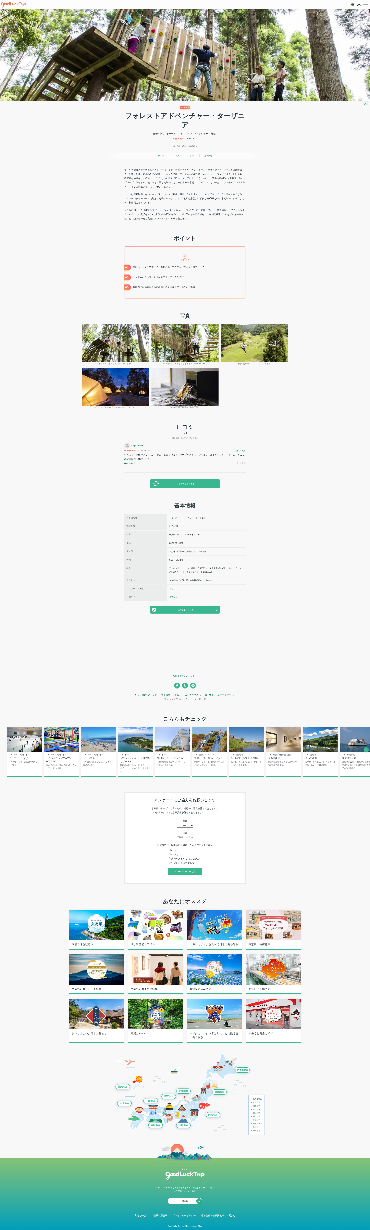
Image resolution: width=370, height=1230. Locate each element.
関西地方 (168, 1096)
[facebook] (177, 685)
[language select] (352, 4)
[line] (193, 685)
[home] (13, 5)
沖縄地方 (122, 1086)
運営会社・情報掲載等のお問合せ (218, 1215)
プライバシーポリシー (184, 1215)
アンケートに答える (185, 871)
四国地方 (155, 1125)
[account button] (359, 4)
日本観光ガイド (149, 695)
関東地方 (165, 695)
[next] (366, 749)
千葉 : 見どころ (191, 695)
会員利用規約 (160, 1215)
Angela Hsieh (137, 445)
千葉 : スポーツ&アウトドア (217, 695)
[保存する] (365, 103)
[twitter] (185, 685)
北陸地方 (183, 1091)
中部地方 (183, 1125)
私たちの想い (141, 1215)
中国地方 (150, 1100)
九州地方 (124, 1103)
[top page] (136, 695)
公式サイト (174, 597)
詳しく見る (241, 451)
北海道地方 (242, 1070)
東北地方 (219, 1092)
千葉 (176, 695)
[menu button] (365, 4)
